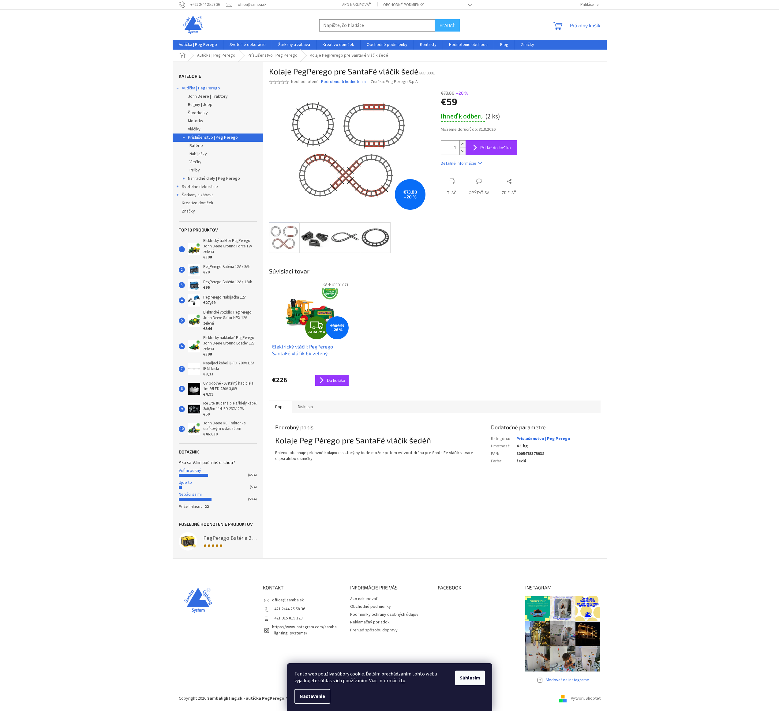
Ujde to (185, 483)
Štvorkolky (198, 113)
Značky (188, 211)
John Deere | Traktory (208, 96)
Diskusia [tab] (305, 407)
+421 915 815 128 (287, 618)
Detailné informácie (458, 163)
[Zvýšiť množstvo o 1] (462, 144)
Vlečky (195, 162)
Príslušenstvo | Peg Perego (213, 137)
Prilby (194, 170)
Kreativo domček (197, 203)
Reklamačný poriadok (370, 622)
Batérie (196, 146)
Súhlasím (470, 678)
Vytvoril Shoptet (586, 698)
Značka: (394, 82)
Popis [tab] (280, 407)
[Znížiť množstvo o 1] (462, 151)
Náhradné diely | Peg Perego (214, 178)
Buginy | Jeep (200, 105)
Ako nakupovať (356, 5)
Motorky (195, 121)
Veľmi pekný (190, 471)
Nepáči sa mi (190, 494)
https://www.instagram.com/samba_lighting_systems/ (304, 630)
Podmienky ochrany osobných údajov (384, 614)
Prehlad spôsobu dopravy (374, 630)
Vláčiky (194, 129)
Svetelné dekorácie (200, 187)
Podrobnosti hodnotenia (343, 82)
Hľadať (447, 25)
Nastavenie (312, 696)
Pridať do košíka (495, 147)
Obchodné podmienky (403, 5)
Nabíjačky (198, 154)
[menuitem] (198, 45)
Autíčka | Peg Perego (201, 88)
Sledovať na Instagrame (567, 680)
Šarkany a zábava (198, 195)
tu (403, 680)
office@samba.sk (288, 600)
